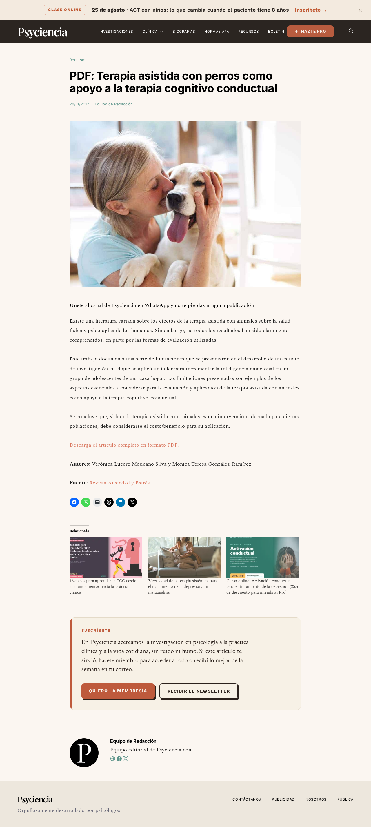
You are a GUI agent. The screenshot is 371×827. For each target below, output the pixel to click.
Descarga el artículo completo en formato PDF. (124, 445)
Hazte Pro (313, 31)
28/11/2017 (79, 104)
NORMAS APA (216, 31)
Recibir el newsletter (199, 691)
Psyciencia (42, 31)
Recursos (248, 31)
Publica (345, 799)
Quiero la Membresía (118, 690)
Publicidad (283, 799)
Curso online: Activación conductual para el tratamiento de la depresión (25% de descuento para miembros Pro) (262, 586)
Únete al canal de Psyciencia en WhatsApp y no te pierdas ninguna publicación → (165, 305)
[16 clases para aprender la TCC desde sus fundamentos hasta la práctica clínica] (106, 557)
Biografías (184, 31)
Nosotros (316, 799)
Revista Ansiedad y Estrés (119, 483)
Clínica (150, 31)
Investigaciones (116, 31)
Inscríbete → (311, 10)
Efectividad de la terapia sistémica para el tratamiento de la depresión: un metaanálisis (183, 586)
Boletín (276, 31)
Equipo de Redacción (114, 104)
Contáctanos (246, 799)
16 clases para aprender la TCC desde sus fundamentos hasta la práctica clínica (103, 586)
